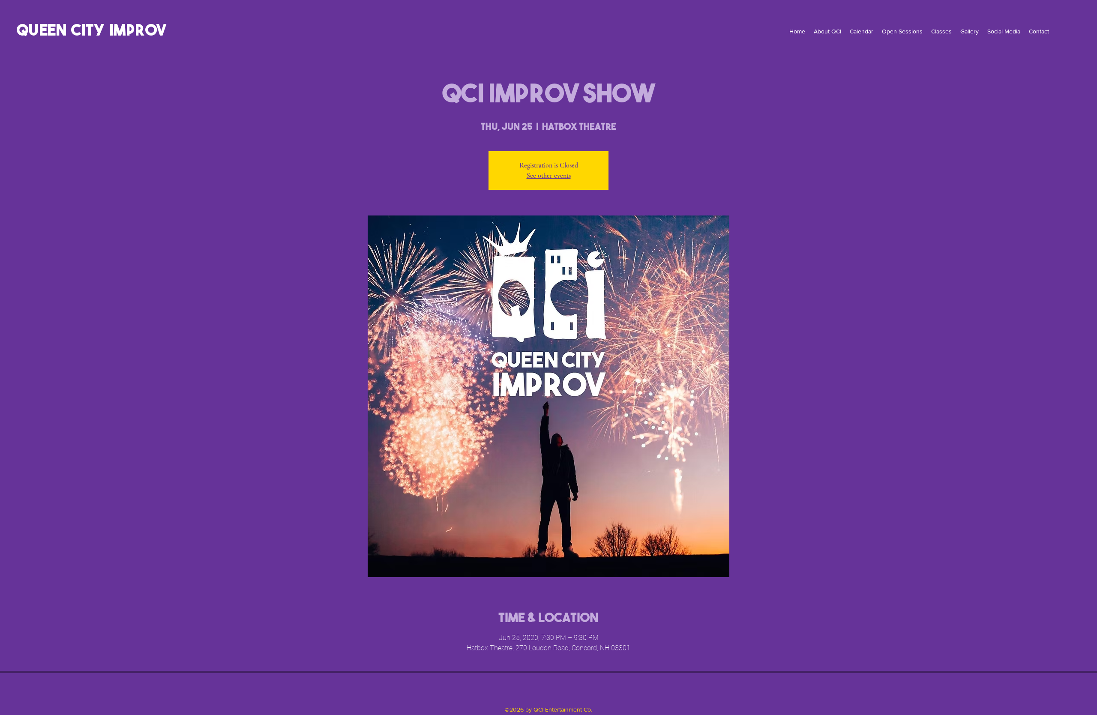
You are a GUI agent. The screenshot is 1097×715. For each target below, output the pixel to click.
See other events (549, 175)
